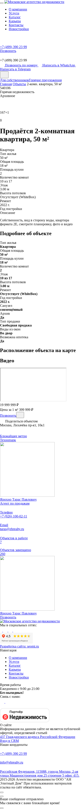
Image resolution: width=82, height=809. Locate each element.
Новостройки (19, 29)
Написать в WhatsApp (59, 65)
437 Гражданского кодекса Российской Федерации (37, 737)
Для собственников (14, 80)
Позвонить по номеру (21, 65)
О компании (18, 9)
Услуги (14, 13)
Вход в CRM (9, 741)
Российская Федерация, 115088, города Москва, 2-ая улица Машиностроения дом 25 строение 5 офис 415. (39, 773)
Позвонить (8, 415)
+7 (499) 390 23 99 (13, 753)
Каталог (15, 17)
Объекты (19, 84)
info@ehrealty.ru (11, 762)
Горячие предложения (45, 80)
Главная (6, 84)
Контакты (16, 25)
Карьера (15, 21)
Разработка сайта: (19, 646)
